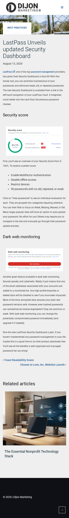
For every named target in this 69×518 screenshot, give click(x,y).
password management (43, 72)
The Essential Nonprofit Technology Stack (32, 453)
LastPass (7, 72)
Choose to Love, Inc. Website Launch (42, 364)
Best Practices (17, 27)
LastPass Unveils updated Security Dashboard (24, 49)
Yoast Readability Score (19, 360)
